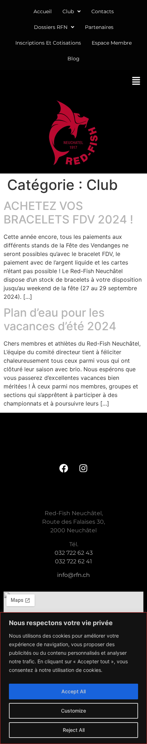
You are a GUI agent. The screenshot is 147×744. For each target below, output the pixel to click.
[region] (73, 678)
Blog (73, 58)
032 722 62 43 (74, 552)
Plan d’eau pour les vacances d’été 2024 (60, 319)
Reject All (74, 730)
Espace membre (112, 43)
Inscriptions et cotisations (48, 43)
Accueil (43, 11)
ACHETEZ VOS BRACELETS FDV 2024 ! (68, 212)
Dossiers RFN (50, 27)
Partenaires (99, 27)
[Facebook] (64, 468)
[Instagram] (83, 468)
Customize (73, 711)
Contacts (102, 11)
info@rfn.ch (73, 575)
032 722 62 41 (73, 561)
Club (68, 11)
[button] (71, 11)
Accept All (73, 691)
